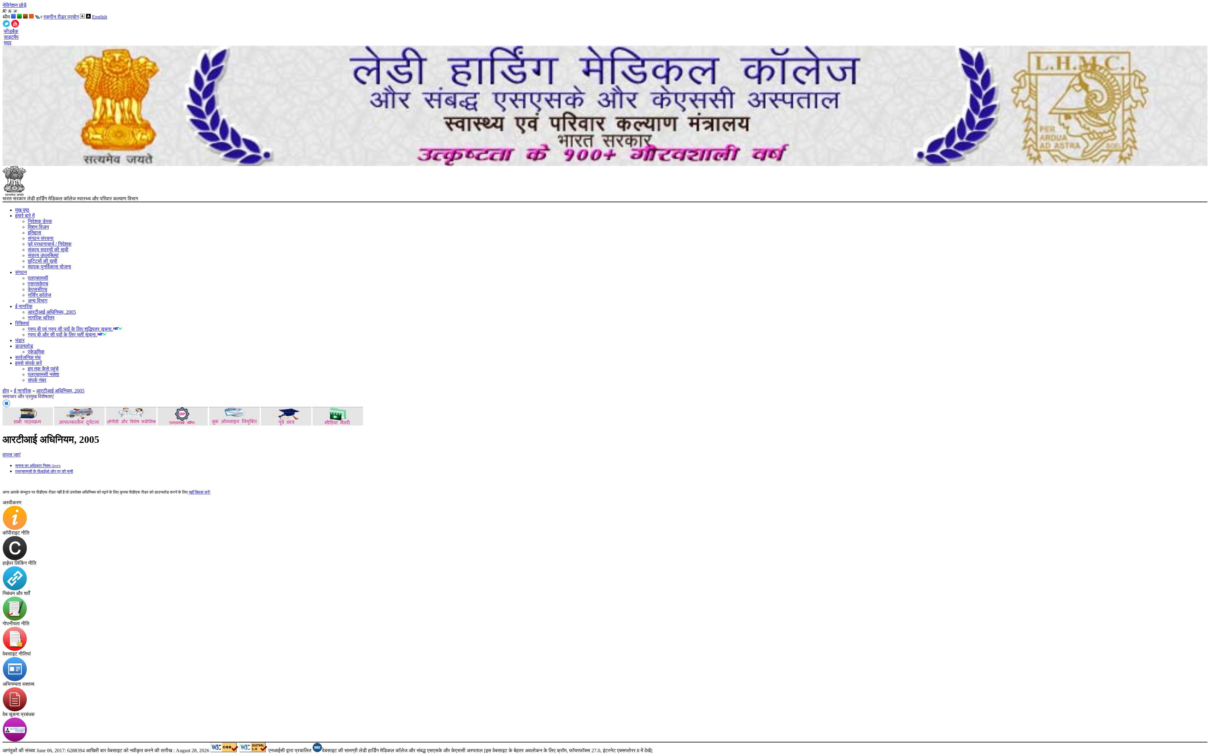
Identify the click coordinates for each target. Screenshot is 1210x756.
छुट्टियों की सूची (42, 261)
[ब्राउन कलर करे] (25, 17)
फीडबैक (11, 31)
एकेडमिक (36, 351)
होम (6, 390)
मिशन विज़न (38, 227)
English (99, 17)
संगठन (21, 272)
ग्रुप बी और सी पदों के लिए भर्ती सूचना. (62, 334)
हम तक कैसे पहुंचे (43, 368)
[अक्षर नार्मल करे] (10, 11)
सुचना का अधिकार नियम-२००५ (37, 465)
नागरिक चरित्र (41, 317)
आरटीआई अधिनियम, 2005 (52, 312)
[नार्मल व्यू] (82, 17)
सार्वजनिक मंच (28, 357)
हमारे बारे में (25, 215)
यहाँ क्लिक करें (199, 492)
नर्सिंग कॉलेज (39, 295)
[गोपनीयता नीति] (15, 649)
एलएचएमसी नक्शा (43, 374)
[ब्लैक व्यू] (88, 17)
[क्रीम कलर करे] (31, 17)
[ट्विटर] (6, 25)
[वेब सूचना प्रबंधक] (15, 740)
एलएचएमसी (38, 278)
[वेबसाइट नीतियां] (15, 679)
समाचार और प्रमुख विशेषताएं (28, 396)
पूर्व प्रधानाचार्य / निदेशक (50, 244)
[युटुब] (15, 25)
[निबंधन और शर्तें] (15, 619)
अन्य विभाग (37, 300)
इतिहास (34, 232)
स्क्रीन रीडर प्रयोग (61, 17)
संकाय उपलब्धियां (43, 255)
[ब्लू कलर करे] (13, 17)
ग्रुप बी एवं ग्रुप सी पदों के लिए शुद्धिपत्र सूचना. (70, 329)
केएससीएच (37, 289)
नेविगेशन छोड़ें (14, 5)
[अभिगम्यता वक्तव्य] (15, 710)
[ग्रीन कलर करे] (19, 17)
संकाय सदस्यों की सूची (48, 249)
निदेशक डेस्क (40, 221)
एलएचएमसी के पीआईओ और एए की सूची (44, 471)
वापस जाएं (11, 454)
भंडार (20, 340)
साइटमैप (11, 37)
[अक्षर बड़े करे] (5, 11)
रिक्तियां (22, 323)
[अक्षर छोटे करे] (15, 11)
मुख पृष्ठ (22, 210)
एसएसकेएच (38, 283)
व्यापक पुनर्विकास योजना (49, 266)
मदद (7, 42)
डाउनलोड (24, 346)
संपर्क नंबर (37, 380)
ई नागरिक (23, 306)
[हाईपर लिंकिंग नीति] (15, 589)
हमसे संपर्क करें (28, 363)
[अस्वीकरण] (15, 528)
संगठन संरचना (41, 238)
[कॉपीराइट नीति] (15, 558)
